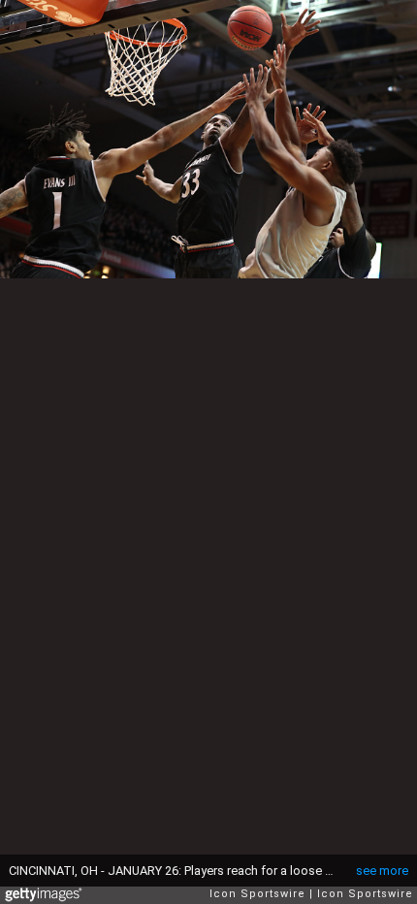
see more (382, 870)
